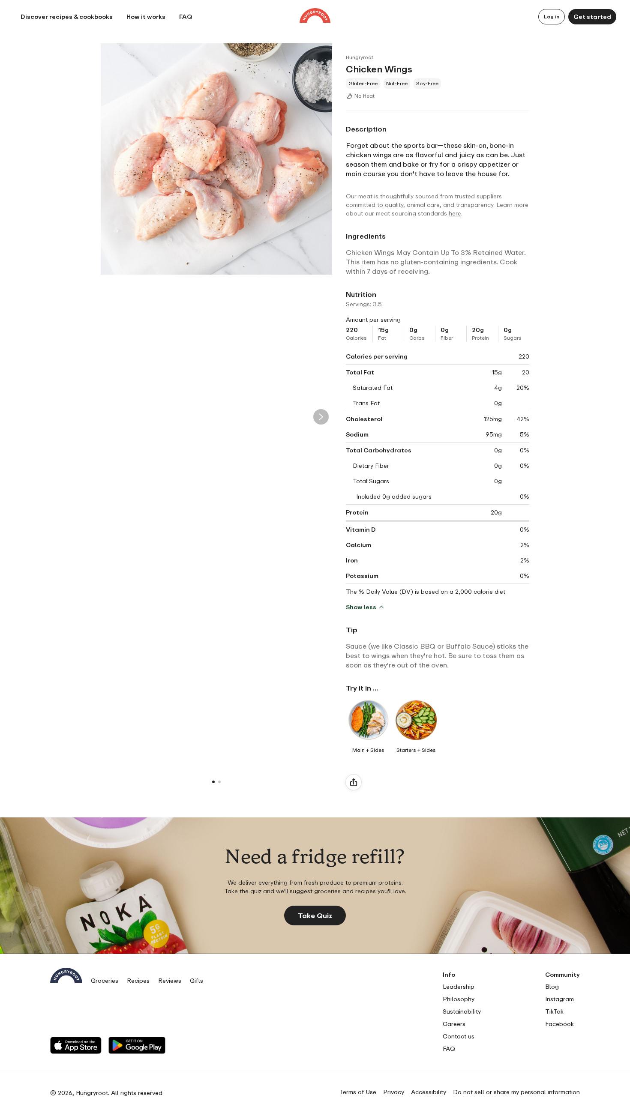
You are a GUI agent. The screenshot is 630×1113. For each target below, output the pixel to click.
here (455, 213)
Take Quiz (315, 915)
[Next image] (321, 417)
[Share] (353, 782)
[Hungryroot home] (315, 16)
